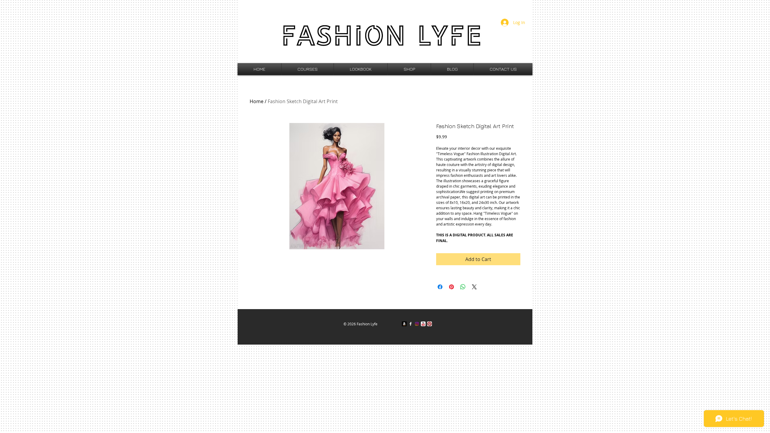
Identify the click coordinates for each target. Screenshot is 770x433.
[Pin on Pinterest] (451, 286)
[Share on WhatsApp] (463, 286)
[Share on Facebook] (440, 286)
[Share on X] (474, 286)
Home (256, 101)
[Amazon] (404, 323)
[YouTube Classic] (423, 323)
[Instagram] (416, 323)
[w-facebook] (410, 323)
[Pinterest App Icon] (429, 323)
